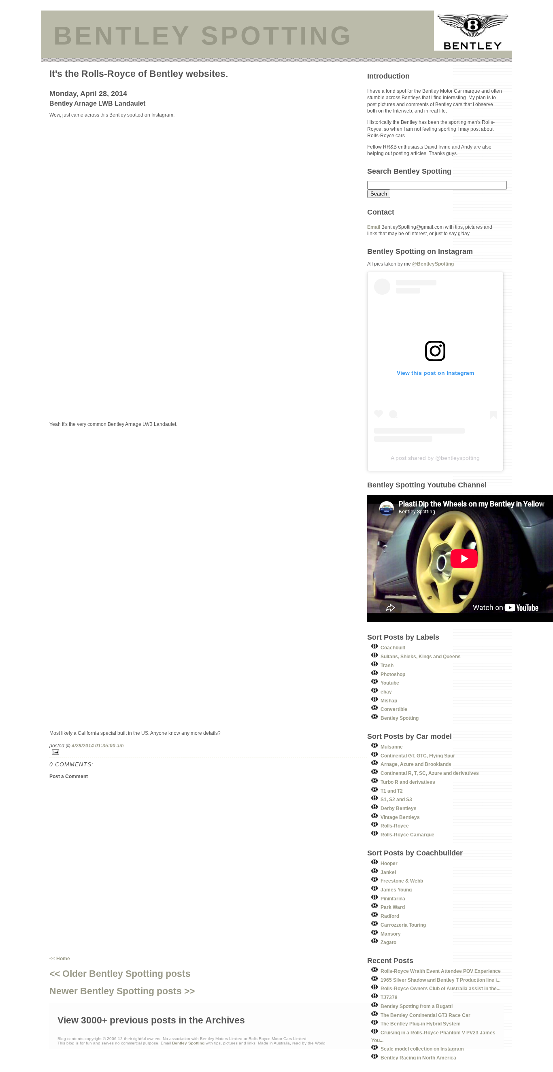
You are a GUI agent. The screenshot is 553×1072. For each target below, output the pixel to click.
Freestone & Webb (402, 880)
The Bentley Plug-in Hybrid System (421, 1023)
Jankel (388, 872)
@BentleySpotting (433, 263)
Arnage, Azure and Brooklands (416, 764)
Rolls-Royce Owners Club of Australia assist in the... (440, 988)
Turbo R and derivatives (408, 782)
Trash (387, 665)
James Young (396, 889)
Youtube (390, 682)
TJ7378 (389, 997)
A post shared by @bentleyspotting (435, 458)
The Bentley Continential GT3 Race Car (425, 1015)
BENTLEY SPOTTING (203, 35)
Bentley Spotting (400, 718)
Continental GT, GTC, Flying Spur (418, 755)
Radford (390, 916)
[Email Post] (208, 752)
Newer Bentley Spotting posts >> (122, 991)
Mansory (391, 933)
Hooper (389, 863)
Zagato (388, 942)
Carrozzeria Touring (403, 924)
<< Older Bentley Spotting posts (120, 973)
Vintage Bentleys (400, 817)
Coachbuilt (393, 647)
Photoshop (393, 674)
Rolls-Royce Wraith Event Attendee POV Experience (441, 971)
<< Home (59, 958)
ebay (386, 691)
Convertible (394, 709)
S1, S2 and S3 (396, 799)
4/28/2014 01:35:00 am (98, 745)
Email (373, 227)
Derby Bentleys (399, 808)
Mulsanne (392, 746)
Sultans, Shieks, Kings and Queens (421, 656)
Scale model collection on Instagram (422, 1048)
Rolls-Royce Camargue (407, 834)
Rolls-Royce (395, 825)
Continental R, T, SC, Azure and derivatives (430, 773)
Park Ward (393, 907)
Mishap (389, 700)
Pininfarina (393, 898)
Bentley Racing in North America (418, 1057)
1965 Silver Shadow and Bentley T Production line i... (440, 980)
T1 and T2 (392, 790)
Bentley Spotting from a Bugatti (417, 1006)
